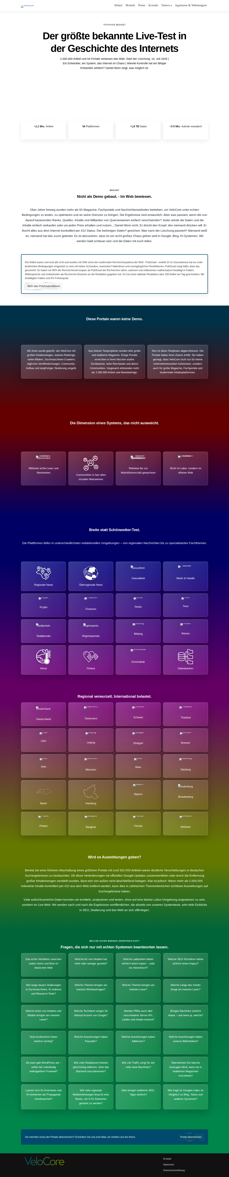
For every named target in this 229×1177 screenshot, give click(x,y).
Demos (165, 5)
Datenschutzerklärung (174, 1170)
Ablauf (118, 5)
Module (130, 5)
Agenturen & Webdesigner (191, 5)
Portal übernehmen (191, 1137)
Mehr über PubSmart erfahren (43, 286)
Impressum (168, 1164)
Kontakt (153, 5)
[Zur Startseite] (27, 5)
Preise (141, 5)
